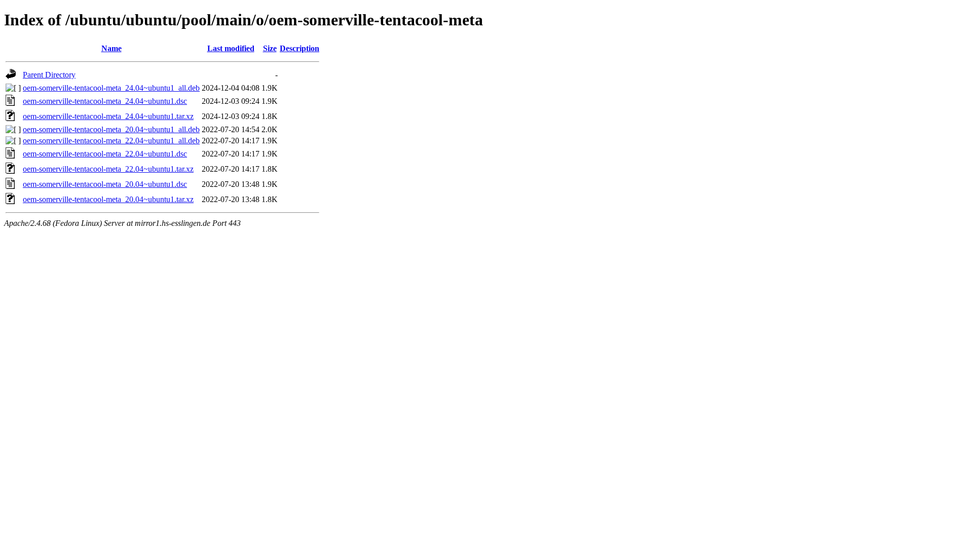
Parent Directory (49, 74)
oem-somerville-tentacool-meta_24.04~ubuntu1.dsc (105, 101)
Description (299, 48)
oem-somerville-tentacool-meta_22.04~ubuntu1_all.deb (111, 140)
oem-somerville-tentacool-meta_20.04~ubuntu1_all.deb (111, 129)
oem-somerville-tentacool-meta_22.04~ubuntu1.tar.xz (108, 169)
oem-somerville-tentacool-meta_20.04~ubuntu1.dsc (105, 184)
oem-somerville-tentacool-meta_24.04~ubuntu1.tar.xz (108, 116)
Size (270, 48)
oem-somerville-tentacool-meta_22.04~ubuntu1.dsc (105, 153)
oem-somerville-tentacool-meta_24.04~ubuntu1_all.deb (111, 88)
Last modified (230, 48)
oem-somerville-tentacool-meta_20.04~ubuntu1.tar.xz (108, 199)
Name (111, 48)
